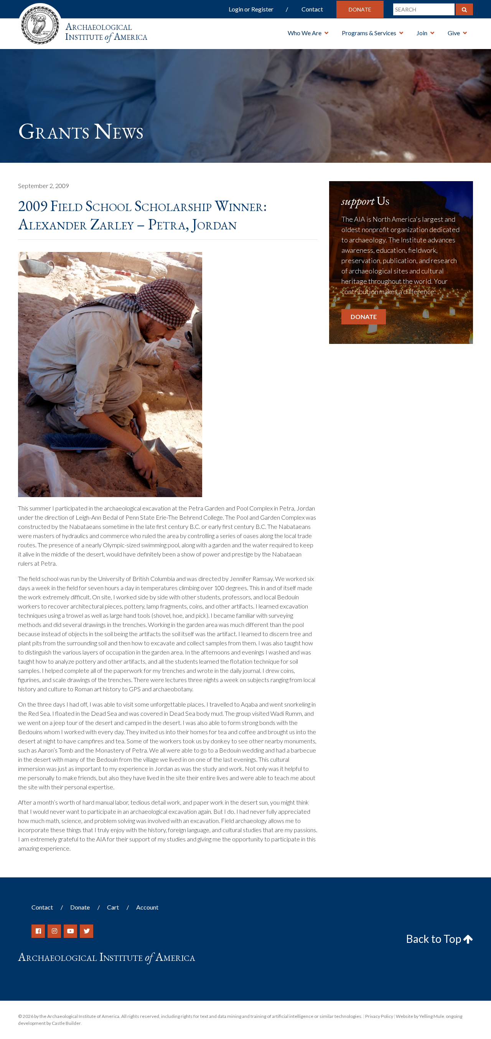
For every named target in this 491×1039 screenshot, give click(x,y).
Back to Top (434, 938)
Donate (360, 9)
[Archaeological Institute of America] (40, 22)
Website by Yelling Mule (420, 1016)
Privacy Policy (379, 1016)
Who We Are (304, 32)
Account (147, 907)
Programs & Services (369, 32)
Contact (312, 9)
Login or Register (251, 9)
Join (422, 32)
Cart (113, 907)
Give (454, 32)
